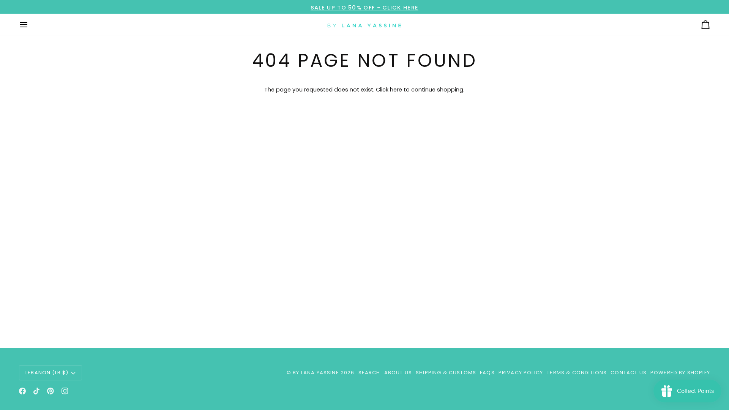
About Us (398, 372)
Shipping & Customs (446, 372)
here (396, 89)
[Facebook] (22, 391)
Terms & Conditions (577, 372)
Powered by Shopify (680, 372)
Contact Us (629, 372)
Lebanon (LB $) (46, 372)
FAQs (487, 372)
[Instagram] (65, 391)
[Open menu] (30, 25)
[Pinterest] (50, 391)
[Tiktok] (36, 391)
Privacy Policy (521, 372)
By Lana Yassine (316, 372)
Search (369, 372)
